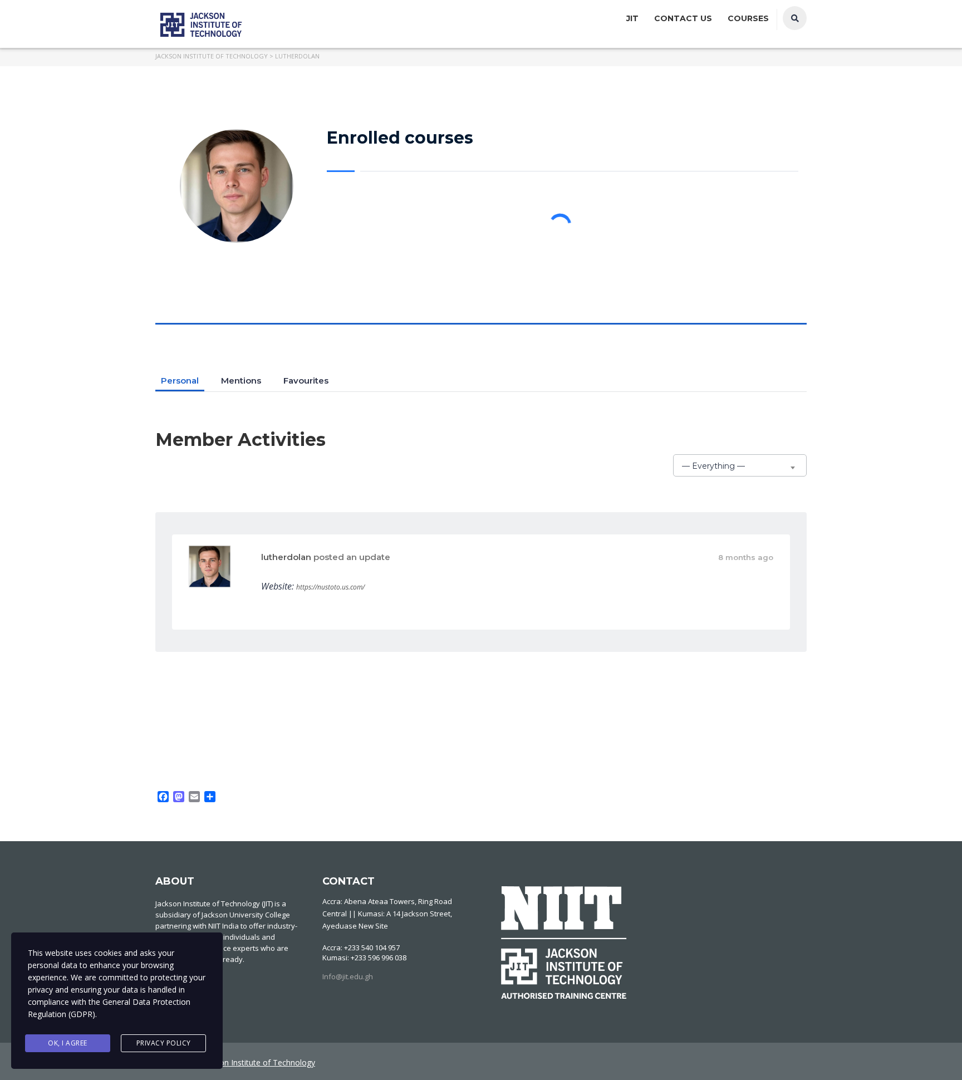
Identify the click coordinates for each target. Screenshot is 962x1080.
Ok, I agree (67, 1043)
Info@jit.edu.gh (347, 976)
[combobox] (740, 465)
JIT (632, 18)
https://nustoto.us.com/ (330, 587)
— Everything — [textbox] (713, 466)
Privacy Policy (163, 1043)
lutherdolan (286, 557)
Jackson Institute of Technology (258, 1062)
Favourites (305, 380)
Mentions (241, 380)
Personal (180, 380)
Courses (748, 18)
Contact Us (683, 18)
